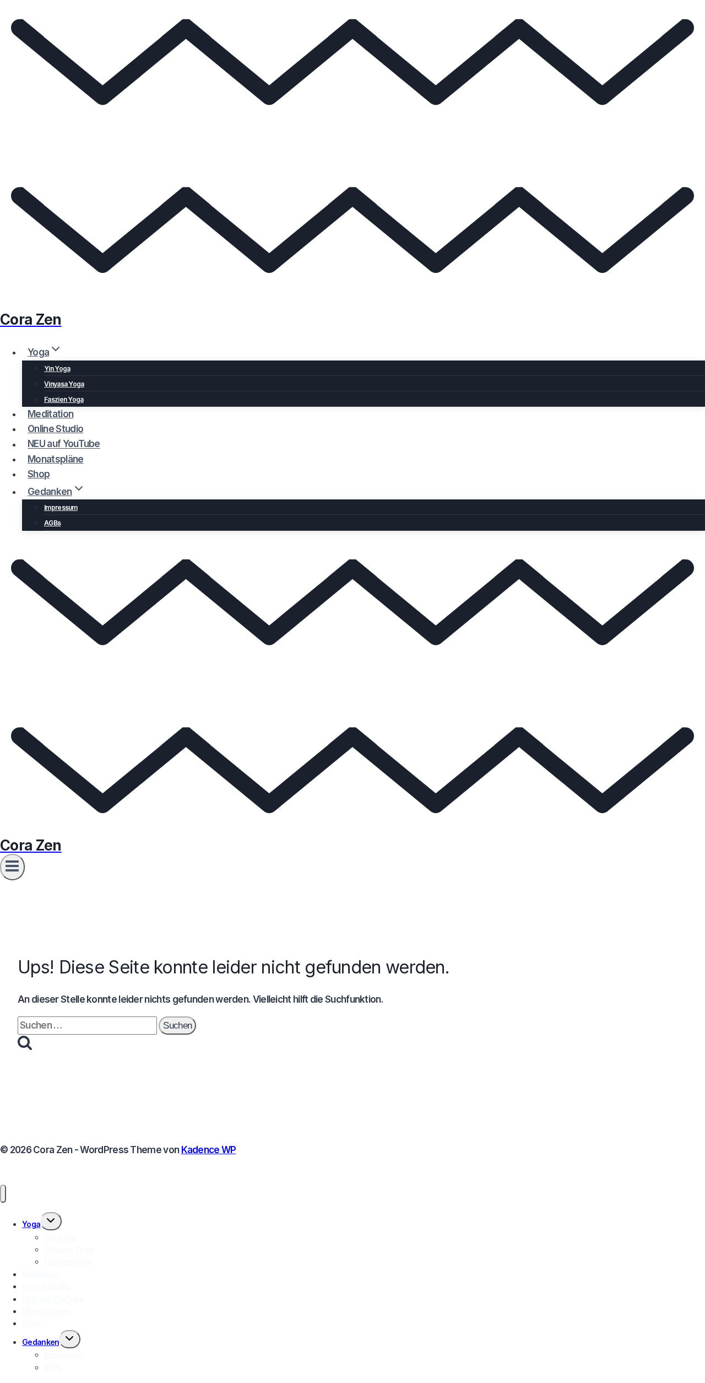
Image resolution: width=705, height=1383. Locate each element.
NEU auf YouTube (64, 444)
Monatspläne (55, 459)
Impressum (61, 507)
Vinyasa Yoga (64, 384)
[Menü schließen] (3, 1194)
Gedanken (40, 1342)
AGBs (52, 523)
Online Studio (55, 428)
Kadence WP (208, 1149)
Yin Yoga (57, 368)
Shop (39, 474)
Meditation (50, 413)
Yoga (31, 1224)
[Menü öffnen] (12, 867)
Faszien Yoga (64, 399)
